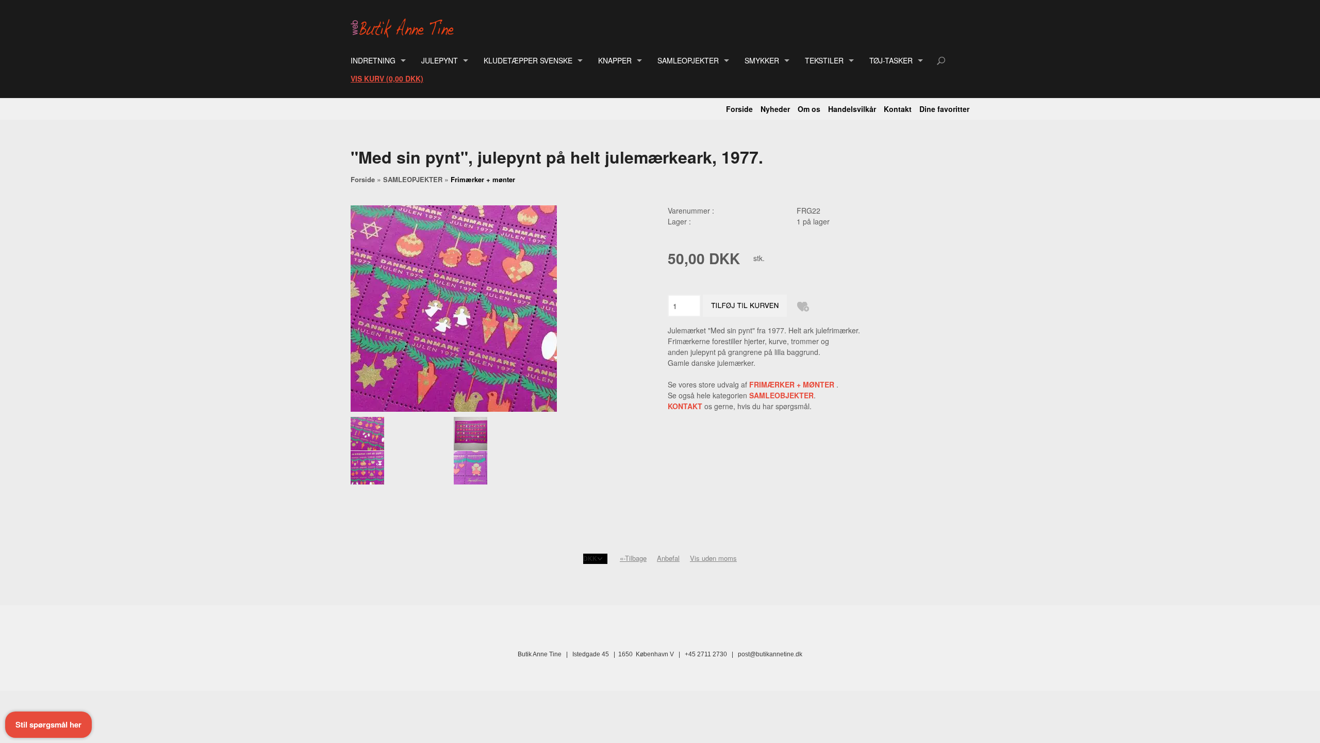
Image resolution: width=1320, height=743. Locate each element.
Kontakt (898, 109)
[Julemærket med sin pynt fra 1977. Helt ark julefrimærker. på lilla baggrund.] (402, 433)
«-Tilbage (633, 558)
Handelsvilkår (852, 109)
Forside (739, 109)
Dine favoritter (944, 109)
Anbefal (668, 558)
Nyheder (775, 109)
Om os (809, 109)
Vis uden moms (713, 558)
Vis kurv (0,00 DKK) (387, 78)
